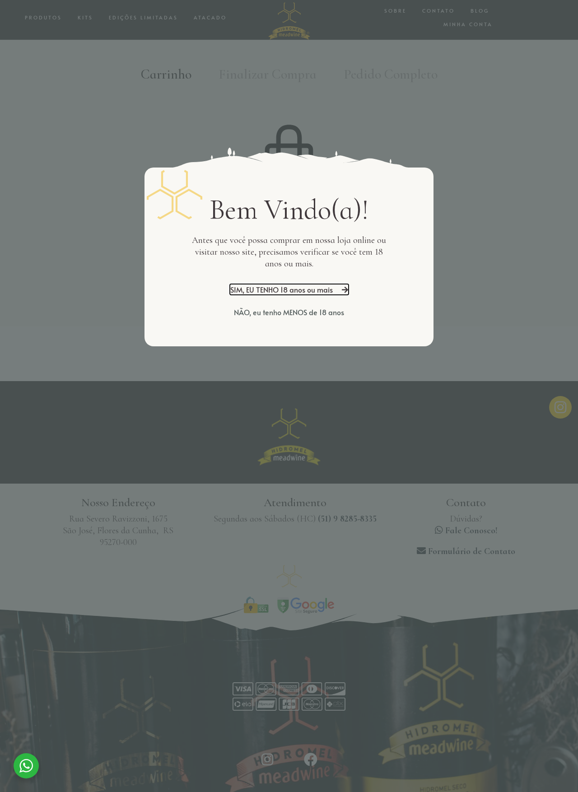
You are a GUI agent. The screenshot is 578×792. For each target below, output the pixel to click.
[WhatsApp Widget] (26, 765)
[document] (289, 396)
